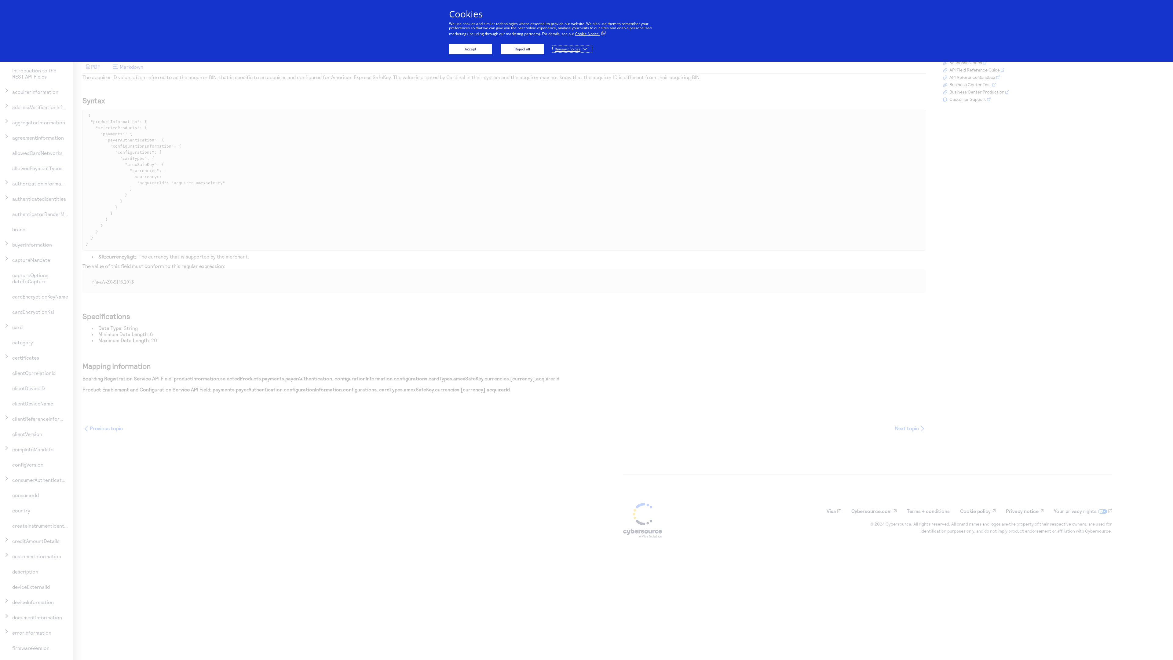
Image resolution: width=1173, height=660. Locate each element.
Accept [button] (470, 49)
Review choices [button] (567, 49)
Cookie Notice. (587, 33)
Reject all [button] (522, 49)
